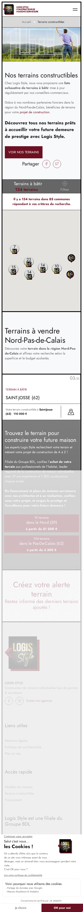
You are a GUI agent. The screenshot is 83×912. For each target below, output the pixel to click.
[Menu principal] (75, 9)
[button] (71, 258)
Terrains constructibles (19, 793)
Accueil (26, 22)
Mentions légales (16, 740)
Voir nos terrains (23, 152)
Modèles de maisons (18, 787)
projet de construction (34, 112)
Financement (13, 800)
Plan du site (13, 753)
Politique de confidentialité (23, 747)
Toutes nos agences (39, 700)
